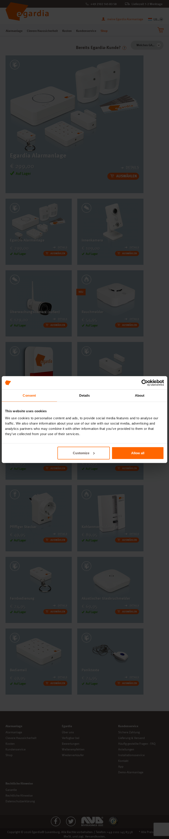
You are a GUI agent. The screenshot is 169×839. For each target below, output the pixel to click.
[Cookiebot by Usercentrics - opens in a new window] (144, 383)
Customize (81, 453)
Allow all (137, 453)
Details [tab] (84, 395)
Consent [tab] (29, 395)
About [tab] (140, 395)
